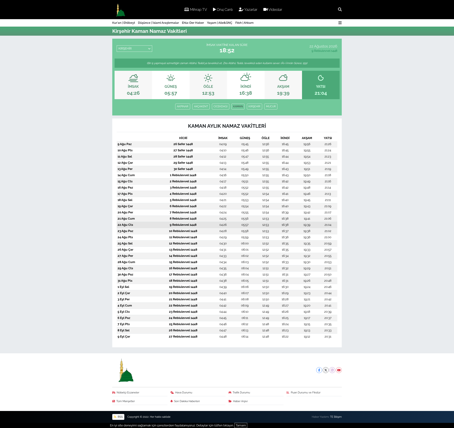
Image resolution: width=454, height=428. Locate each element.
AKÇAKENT (201, 106)
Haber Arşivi (240, 401)
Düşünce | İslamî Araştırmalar (158, 22)
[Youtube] (339, 370)
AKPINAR (182, 106)
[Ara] (340, 9)
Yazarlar (250, 9)
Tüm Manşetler (125, 401)
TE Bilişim (336, 416)
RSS (120, 416)
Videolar (275, 9)
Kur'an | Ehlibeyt (123, 22)
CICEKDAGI (221, 106)
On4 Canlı (224, 9)
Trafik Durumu (241, 392)
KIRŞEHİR (254, 106)
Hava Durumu (183, 392)
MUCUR (271, 106)
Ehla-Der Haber (193, 22)
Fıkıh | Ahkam (244, 22)
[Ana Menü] (340, 23)
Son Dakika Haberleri (187, 401)
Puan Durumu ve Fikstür (305, 392)
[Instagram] (332, 370)
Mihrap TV (198, 9)
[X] (326, 370)
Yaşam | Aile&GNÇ (219, 22)
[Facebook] (319, 370)
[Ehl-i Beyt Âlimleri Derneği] (120, 10)
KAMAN (238, 106)
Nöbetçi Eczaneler (128, 392)
